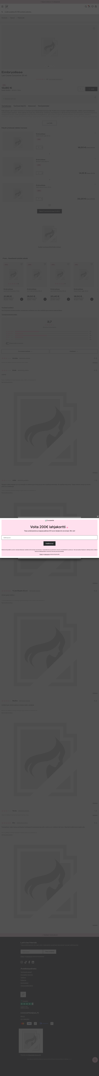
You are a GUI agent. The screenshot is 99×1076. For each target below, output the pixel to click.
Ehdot (41, 554)
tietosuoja (47, 554)
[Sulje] (98, 516)
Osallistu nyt (49, 543)
